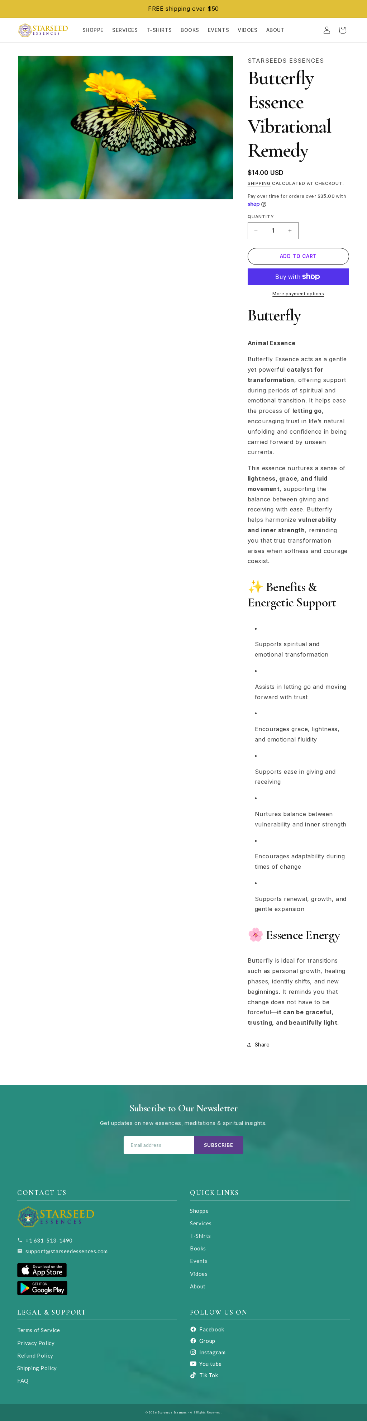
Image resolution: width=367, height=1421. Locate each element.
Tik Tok (208, 1375)
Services (201, 1223)
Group (207, 1340)
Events (199, 1261)
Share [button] (262, 1044)
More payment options (298, 293)
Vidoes (199, 1273)
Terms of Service (38, 1330)
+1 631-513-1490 (49, 1240)
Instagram (212, 1352)
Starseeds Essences (172, 1412)
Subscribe (218, 1145)
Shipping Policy (37, 1368)
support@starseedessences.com (66, 1251)
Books (198, 1248)
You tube (210, 1363)
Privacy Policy (35, 1343)
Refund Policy (35, 1355)
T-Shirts (200, 1235)
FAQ (23, 1380)
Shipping (259, 183)
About (198, 1286)
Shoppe (199, 1210)
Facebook (211, 1329)
